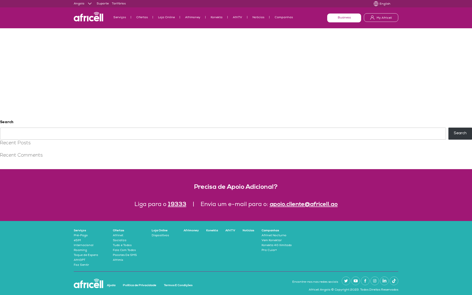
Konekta (216, 17)
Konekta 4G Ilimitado (277, 245)
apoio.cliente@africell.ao (304, 204)
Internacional (83, 245)
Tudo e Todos (122, 245)
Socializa (119, 240)
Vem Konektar (272, 240)
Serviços (119, 17)
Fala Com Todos (124, 250)
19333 (177, 204)
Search (6, 122)
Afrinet (118, 235)
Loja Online (166, 17)
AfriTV (237, 17)
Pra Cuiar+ (269, 250)
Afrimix (118, 260)
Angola (79, 3)
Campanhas (284, 17)
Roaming (80, 250)
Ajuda (111, 285)
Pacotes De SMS (125, 255)
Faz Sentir (81, 265)
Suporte (103, 3)
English (385, 4)
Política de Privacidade (139, 285)
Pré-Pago (81, 235)
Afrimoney (192, 17)
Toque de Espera (86, 255)
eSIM (77, 240)
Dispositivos (160, 235)
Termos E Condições (178, 285)
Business (344, 17)
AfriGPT (79, 260)
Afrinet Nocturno (274, 235)
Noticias (258, 17)
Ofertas (142, 17)
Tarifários (119, 3)
